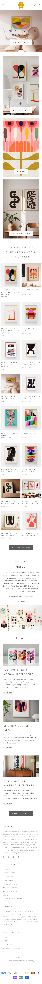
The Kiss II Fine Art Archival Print (10, 398)
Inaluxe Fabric (8, 880)
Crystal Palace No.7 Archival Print (31, 364)
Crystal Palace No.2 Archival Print (31, 398)
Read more (7, 692)
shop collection (21, 42)
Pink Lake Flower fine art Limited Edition (9, 365)
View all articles (21, 814)
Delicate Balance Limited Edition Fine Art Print (10, 331)
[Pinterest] (13, 856)
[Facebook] (3, 856)
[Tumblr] (18, 856)
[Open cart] (39, 5)
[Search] (35, 5)
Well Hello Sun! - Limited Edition (29, 471)
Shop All (6, 869)
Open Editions (8, 876)
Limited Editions (9, 873)
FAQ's (5, 941)
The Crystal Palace (10, 887)
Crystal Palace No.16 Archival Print (10, 503)
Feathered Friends (10, 891)
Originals (6, 895)
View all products (21, 547)
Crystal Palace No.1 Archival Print (10, 534)
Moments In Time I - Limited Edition (10, 471)
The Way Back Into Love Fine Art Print (30, 503)
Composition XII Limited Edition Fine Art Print (10, 292)
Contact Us (7, 944)
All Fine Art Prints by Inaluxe (13, 899)
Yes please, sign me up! (21, 979)
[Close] (38, 957)
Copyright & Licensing (11, 948)
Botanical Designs (10, 884)
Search (5, 937)
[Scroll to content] (21, 52)
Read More (21, 601)
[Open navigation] (3, 5)
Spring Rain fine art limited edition (31, 534)
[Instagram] (8, 856)
